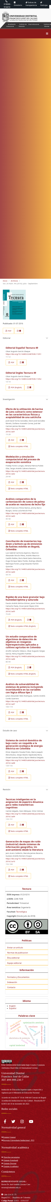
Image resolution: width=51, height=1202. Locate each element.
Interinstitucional (33, 24)
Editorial (6, 338)
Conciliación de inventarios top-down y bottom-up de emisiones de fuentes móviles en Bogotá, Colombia (24, 545)
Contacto (11, 987)
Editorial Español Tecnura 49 (22, 347)
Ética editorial (13, 958)
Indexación (12, 982)
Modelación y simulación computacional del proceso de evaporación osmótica (23, 459)
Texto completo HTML (19, 446)
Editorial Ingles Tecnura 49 (21, 372)
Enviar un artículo (15, 947)
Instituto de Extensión (23, 25)
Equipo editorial (14, 963)
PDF (9, 331)
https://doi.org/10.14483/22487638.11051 (23, 354)
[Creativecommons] (26, 926)
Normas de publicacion (17, 952)
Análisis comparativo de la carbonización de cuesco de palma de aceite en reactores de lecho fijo (25, 501)
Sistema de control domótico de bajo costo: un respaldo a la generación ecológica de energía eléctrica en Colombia (24, 744)
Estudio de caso (10, 730)
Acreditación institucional (11, 25)
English (12, 1006)
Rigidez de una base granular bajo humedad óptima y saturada (25, 598)
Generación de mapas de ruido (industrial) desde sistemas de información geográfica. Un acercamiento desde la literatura (24, 845)
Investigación (9, 399)
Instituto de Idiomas (47, 25)
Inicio (5, 281)
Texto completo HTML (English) (23, 626)
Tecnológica (21, 911)
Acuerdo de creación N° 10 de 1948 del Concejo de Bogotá (23, 1098)
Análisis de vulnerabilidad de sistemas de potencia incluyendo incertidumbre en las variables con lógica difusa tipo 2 (24, 688)
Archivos (14, 281)
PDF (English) (16, 387)
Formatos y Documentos (18, 977)
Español (12, 1008)
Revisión (6, 789)
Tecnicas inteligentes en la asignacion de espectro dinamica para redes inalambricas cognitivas (24, 803)
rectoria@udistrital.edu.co (11, 1188)
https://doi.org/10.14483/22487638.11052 (23, 379)
